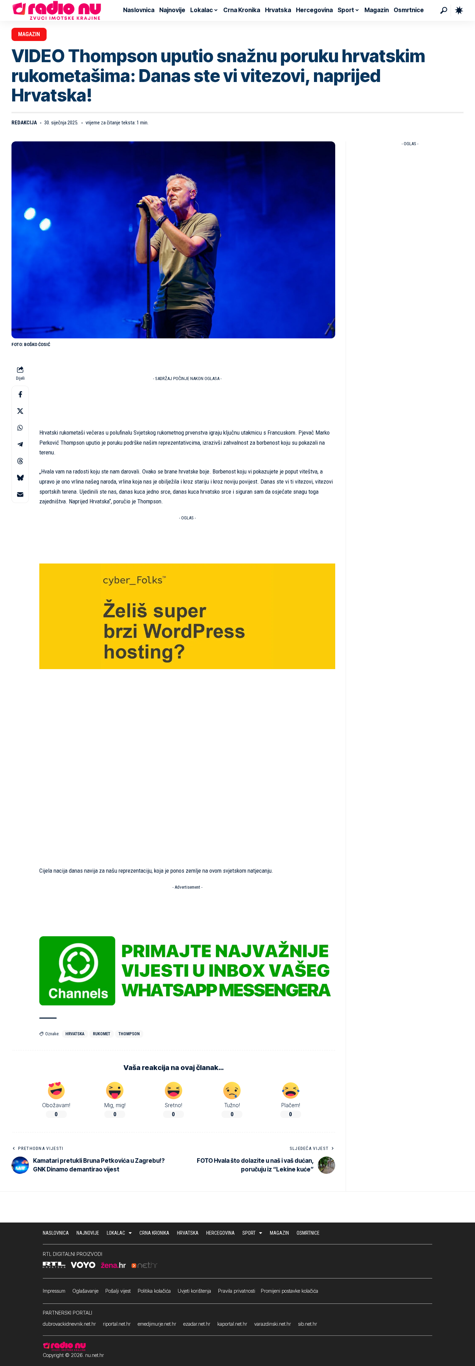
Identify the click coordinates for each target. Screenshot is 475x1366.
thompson (129, 1033)
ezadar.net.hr (196, 1324)
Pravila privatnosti (236, 1291)
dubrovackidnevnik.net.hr (69, 1324)
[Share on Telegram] (20, 444)
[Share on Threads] (20, 461)
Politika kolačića (154, 1291)
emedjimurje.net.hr (157, 1324)
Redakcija (24, 123)
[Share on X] (20, 411)
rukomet (101, 1033)
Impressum (54, 1291)
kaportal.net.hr (232, 1324)
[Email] (20, 494)
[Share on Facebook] (20, 394)
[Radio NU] (56, 10)
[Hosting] (187, 615)
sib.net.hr (307, 1324)
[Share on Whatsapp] (20, 427)
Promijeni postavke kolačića (289, 1291)
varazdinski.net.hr (272, 1324)
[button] (443, 10)
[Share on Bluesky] (20, 477)
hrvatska (74, 1033)
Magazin (29, 34)
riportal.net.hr (117, 1324)
